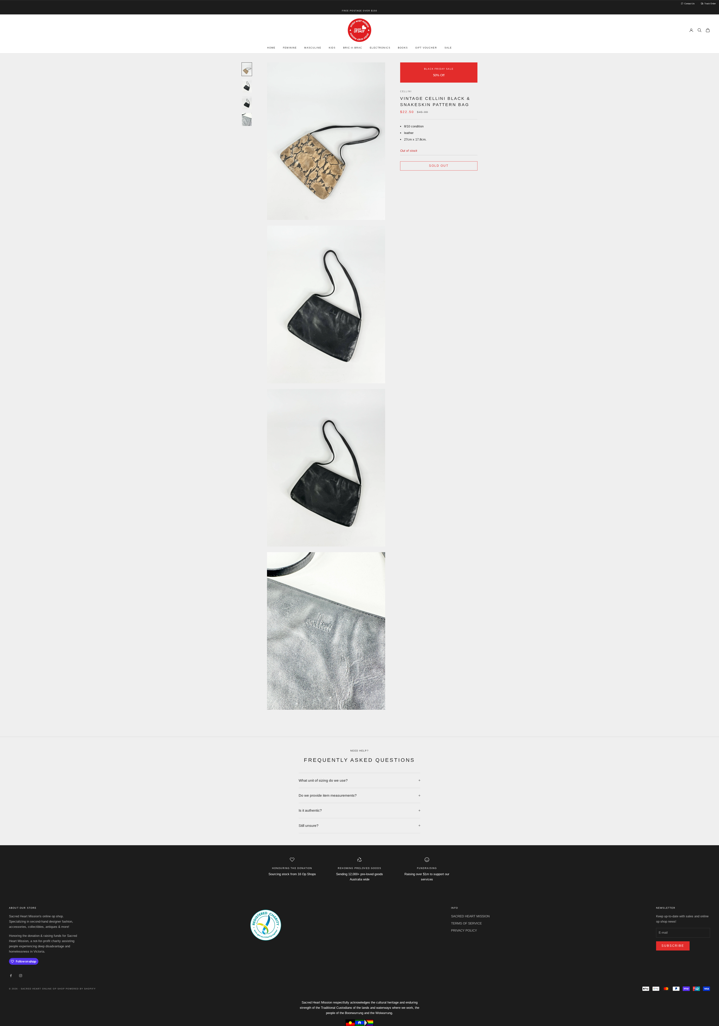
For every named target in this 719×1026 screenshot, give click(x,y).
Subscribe (673, 945)
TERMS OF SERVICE (466, 923)
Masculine (312, 48)
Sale (448, 48)
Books (403, 48)
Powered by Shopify (81, 989)
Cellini (406, 91)
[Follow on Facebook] (11, 975)
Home (271, 48)
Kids (332, 48)
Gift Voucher (426, 48)
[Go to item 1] (247, 69)
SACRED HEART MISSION (470, 916)
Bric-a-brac (352, 48)
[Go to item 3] (247, 103)
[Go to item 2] (247, 86)
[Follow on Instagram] (20, 975)
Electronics (380, 48)
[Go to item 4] (247, 119)
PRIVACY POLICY (464, 930)
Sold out (439, 166)
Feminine (290, 48)
